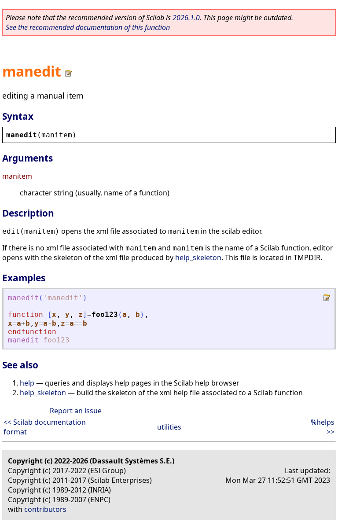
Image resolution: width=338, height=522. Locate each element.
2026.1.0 (186, 17)
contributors (45, 509)
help (27, 383)
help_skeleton (198, 257)
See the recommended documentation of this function (88, 27)
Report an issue (76, 410)
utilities (169, 427)
